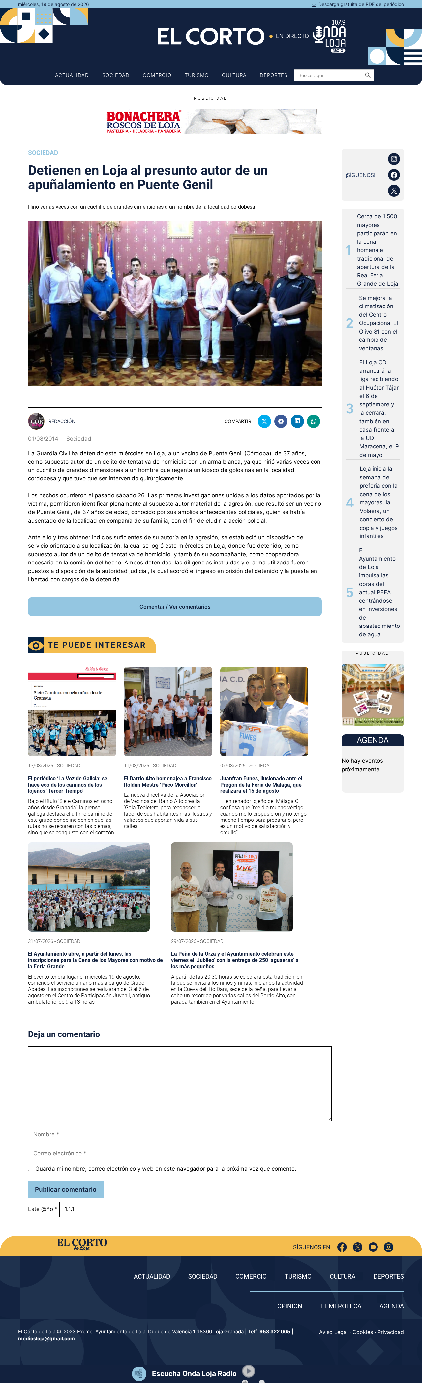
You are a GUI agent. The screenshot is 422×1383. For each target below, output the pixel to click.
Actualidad (72, 75)
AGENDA (391, 1306)
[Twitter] (357, 1247)
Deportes (273, 75)
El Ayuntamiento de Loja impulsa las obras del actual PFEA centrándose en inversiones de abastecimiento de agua (379, 592)
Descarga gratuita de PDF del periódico (361, 4)
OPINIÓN (289, 1306)
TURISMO (298, 1276)
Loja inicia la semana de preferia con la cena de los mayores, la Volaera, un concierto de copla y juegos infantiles (379, 502)
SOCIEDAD (202, 1276)
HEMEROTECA (340, 1306)
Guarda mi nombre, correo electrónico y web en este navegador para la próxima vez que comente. (165, 1168)
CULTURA (342, 1276)
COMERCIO (251, 1276)
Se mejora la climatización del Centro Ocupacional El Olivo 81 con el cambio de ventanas (378, 323)
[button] (248, 1371)
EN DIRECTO (292, 36)
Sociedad (116, 75)
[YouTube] (373, 1247)
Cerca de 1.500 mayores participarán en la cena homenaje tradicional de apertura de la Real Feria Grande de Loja (377, 250)
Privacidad (390, 1332)
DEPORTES (389, 1276)
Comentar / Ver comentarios (175, 606)
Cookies (362, 1332)
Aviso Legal (333, 1332)
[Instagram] (388, 1247)
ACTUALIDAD (152, 1276)
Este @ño (43, 1209)
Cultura (234, 75)
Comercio (157, 75)
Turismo (197, 75)
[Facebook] (342, 1247)
